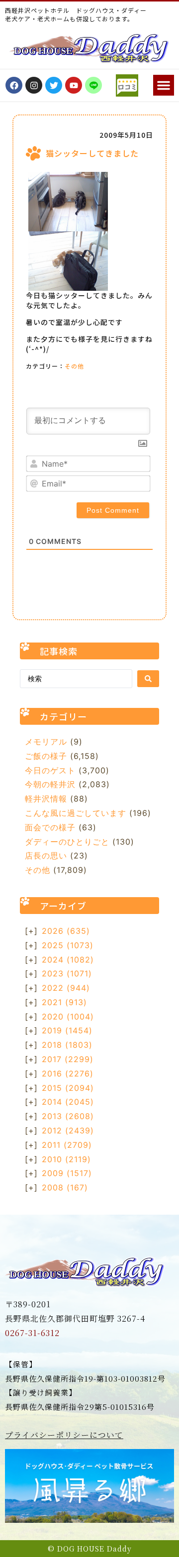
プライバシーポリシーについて (64, 1435)
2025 (67, 945)
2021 (64, 1002)
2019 (67, 1030)
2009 (67, 1173)
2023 (67, 973)
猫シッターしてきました (92, 153)
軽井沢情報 (46, 799)
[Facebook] (13, 85)
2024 (68, 960)
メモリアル (46, 742)
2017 (67, 1059)
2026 (66, 931)
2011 (67, 1145)
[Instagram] (33, 85)
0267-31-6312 (32, 1333)
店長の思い (46, 855)
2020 (68, 1016)
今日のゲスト (50, 770)
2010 (66, 1159)
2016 (67, 1073)
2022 (66, 988)
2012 (68, 1130)
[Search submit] (148, 678)
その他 (74, 366)
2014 (68, 1102)
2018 (67, 1045)
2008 (65, 1187)
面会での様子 (50, 827)
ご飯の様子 (46, 756)
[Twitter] (53, 85)
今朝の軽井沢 (50, 784)
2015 (68, 1088)
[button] (163, 85)
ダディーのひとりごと (67, 842)
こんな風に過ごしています (75, 813)
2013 (68, 1116)
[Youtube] (73, 85)
